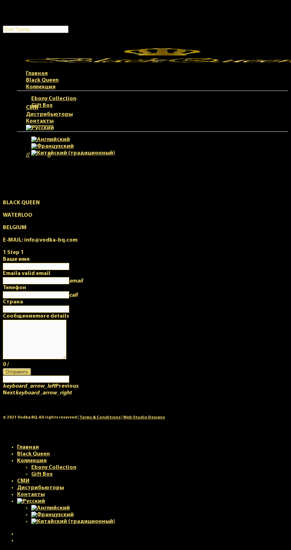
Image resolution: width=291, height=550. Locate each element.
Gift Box (42, 474)
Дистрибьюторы (40, 488)
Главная (28, 447)
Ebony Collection (53, 467)
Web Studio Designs (144, 417)
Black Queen (33, 454)
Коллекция (31, 461)
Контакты (31, 494)
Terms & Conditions (100, 417)
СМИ (23, 481)
